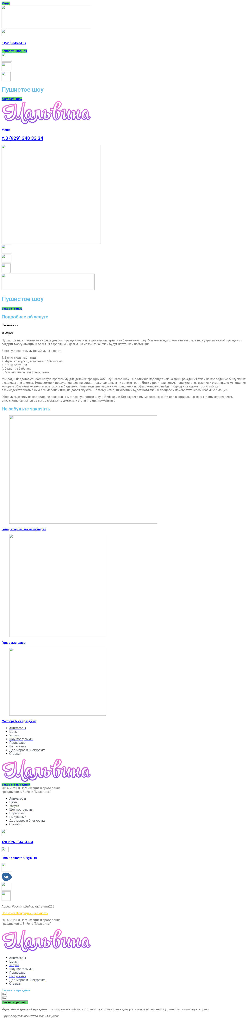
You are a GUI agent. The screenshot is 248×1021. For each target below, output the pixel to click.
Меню (6, 130)
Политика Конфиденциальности (25, 913)
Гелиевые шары (14, 643)
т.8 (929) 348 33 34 (22, 138)
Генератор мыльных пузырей (24, 529)
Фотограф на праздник (19, 721)
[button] (6, 3)
